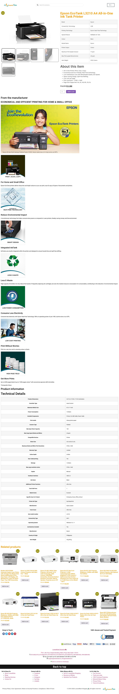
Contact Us (8, 679)
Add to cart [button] (5, 586)
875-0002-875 (35, 654)
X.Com (36, 675)
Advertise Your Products (70, 677)
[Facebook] (3, 634)
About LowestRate (10, 673)
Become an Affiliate (69, 675)
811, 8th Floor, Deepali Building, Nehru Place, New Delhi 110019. (60, 653)
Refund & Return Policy (99, 679)
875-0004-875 (52, 654)
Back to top (59, 666)
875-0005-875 (60, 654)
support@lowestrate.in (54, 658)
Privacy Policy (97, 681)
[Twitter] (6, 634)
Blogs (6, 675)
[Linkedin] (12, 634)
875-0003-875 (43, 654)
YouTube (36, 679)
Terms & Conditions (98, 683)
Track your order (97, 675)
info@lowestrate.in (67, 658)
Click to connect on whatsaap (60, 661)
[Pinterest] (15, 634)
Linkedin (36, 681)
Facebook (37, 673)
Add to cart (70, 91)
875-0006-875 (69, 654)
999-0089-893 (86, 654)
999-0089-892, (77, 654)
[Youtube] (9, 634)
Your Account (97, 673)
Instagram (37, 677)
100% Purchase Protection (100, 677)
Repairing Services (10, 677)
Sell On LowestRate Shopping (72, 673)
